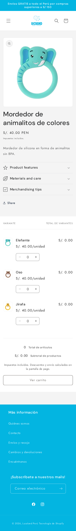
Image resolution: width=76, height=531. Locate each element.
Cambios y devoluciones (25, 452)
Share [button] (11, 203)
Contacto (14, 433)
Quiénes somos (19, 423)
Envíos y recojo (19, 443)
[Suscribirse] (61, 489)
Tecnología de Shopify (51, 523)
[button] (8, 20)
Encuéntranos (17, 461)
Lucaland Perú (30, 523)
